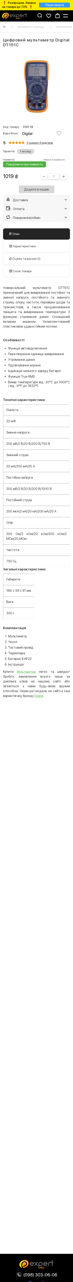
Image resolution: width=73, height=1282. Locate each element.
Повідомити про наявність (24, 164)
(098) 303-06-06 (39, 1274)
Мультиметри (26, 671)
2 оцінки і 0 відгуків (40, 142)
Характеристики (24, 246)
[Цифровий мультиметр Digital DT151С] (36, 86)
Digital (39, 696)
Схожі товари (22, 271)
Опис (16, 234)
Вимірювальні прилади (31, 27)
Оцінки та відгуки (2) (26, 258)
